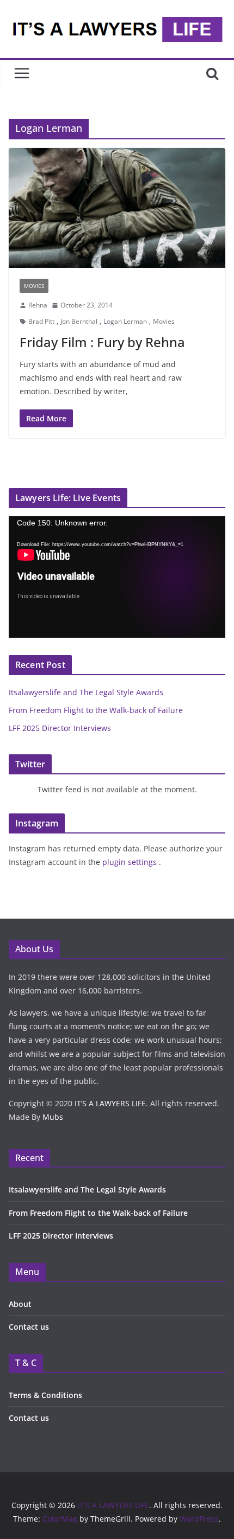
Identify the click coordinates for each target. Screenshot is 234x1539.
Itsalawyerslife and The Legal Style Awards (86, 692)
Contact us (29, 1327)
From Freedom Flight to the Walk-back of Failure (96, 710)
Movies (164, 321)
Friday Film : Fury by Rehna (102, 342)
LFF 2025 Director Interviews (60, 728)
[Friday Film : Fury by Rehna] (117, 208)
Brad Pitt (41, 321)
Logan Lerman (125, 321)
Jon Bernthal (78, 321)
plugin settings (130, 862)
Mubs (52, 1117)
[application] (117, 577)
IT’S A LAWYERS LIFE (110, 1103)
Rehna (37, 305)
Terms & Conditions (45, 1395)
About (20, 1304)
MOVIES (34, 286)
